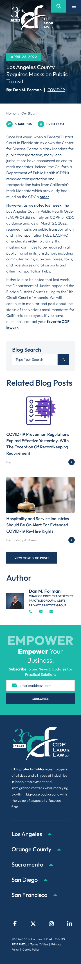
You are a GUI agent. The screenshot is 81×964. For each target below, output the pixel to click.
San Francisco (30, 895)
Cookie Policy (31, 949)
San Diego (25, 879)
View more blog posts (31, 558)
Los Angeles (27, 834)
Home (11, 113)
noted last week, (48, 205)
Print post (55, 124)
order (44, 196)
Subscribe (40, 698)
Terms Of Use (39, 944)
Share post (24, 124)
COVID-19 (56, 89)
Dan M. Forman (27, 89)
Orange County (31, 849)
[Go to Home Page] (31, 18)
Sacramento (28, 864)
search (63, 359)
